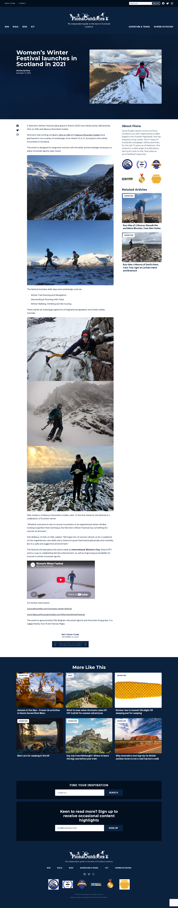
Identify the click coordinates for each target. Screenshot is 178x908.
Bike (24, 26)
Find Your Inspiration (89, 785)
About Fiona (10, 3)
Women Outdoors (163, 26)
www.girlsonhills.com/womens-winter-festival (49, 609)
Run (7, 26)
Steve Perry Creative (100, 897)
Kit (33, 26)
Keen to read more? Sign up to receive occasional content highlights (89, 815)
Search (156, 3)
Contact (22, 3)
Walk (16, 26)
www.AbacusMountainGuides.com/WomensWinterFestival (56, 614)
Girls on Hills (64, 135)
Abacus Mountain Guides (87, 135)
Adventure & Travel (139, 26)
